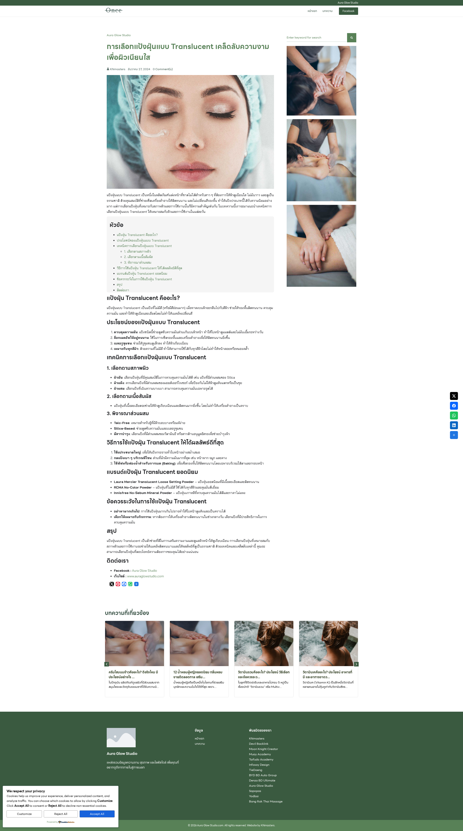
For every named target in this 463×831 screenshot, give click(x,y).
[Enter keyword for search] (317, 38)
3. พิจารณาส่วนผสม (137, 262)
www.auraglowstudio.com (145, 576)
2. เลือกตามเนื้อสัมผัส (138, 257)
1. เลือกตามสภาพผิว (137, 251)
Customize (24, 814)
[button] (356, 664)
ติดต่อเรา (123, 290)
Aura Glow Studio (119, 35)
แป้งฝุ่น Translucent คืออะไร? (137, 235)
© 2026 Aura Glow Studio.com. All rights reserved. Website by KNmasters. (231, 825)
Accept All (97, 814)
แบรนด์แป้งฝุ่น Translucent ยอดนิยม (142, 273)
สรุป (119, 284)
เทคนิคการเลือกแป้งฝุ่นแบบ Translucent (144, 246)
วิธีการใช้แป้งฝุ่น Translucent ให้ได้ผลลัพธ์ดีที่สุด (149, 268)
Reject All (60, 814)
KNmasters (117, 69)
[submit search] (351, 37)
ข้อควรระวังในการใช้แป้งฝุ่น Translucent (144, 279)
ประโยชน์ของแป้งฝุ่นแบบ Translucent (143, 240)
